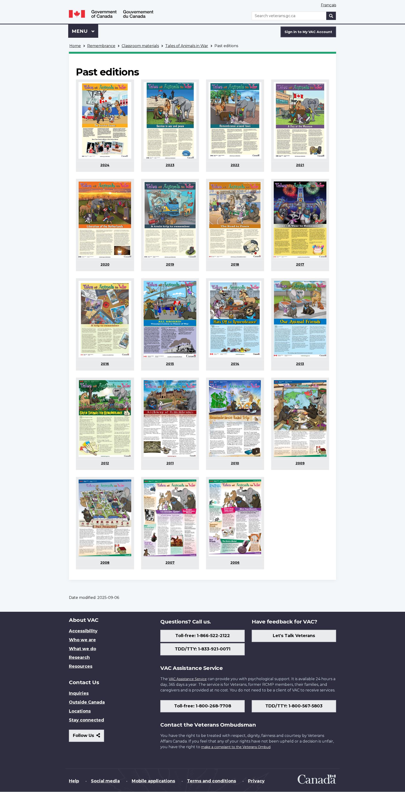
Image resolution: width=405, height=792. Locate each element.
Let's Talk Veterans (294, 635)
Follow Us (88, 737)
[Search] (331, 15)
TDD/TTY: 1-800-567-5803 (293, 706)
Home (75, 46)
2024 (104, 165)
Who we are (82, 639)
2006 (235, 562)
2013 (300, 364)
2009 (300, 463)
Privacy (256, 781)
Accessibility (83, 631)
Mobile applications (153, 781)
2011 (170, 463)
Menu (80, 31)
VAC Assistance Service (188, 679)
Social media (105, 781)
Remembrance (101, 46)
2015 (170, 364)
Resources (80, 666)
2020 (105, 264)
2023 (170, 165)
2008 (104, 562)
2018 (235, 264)
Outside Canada (87, 702)
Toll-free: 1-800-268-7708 (202, 706)
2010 (235, 463)
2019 (170, 264)
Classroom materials (140, 46)
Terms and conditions (211, 781)
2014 (235, 364)
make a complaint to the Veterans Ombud (235, 747)
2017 (300, 264)
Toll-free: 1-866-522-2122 (202, 635)
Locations (80, 711)
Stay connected (86, 720)
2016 (105, 364)
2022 (235, 165)
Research (79, 657)
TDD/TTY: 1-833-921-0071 (202, 649)
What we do (82, 648)
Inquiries (79, 693)
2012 (105, 463)
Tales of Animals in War (186, 46)
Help (74, 781)
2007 (170, 562)
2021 (300, 165)
